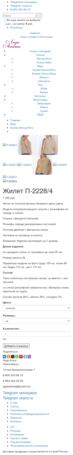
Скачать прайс (19, 438)
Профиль (34, 36)
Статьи (14, 406)
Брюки (44, 92)
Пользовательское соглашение (29, 445)
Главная (15, 120)
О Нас (14, 402)
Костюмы (40, 96)
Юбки (44, 88)
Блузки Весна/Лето (44, 70)
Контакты (16, 421)
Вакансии (16, 417)
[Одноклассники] (8, 356)
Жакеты (44, 77)
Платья (40, 55)
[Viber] (29, 356)
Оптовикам (17, 434)
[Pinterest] (21, 356)
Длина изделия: (13, 245)
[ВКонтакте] (4, 356)
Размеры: (9, 315)
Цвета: (7, 302)
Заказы (24, 36)
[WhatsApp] (17, 356)
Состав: (8, 271)
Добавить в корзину (16, 346)
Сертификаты (18, 410)
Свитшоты (44, 81)
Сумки (44, 111)
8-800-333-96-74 (20, 9)
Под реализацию (20, 442)
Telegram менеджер (20, 392)
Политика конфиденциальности (29, 414)
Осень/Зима (44, 62)
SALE (40, 114)
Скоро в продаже (40, 51)
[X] (12, 356)
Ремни (44, 107)
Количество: (11, 328)
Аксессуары (40, 99)
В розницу (16, 27)
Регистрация (46, 36)
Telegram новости (21, 5)
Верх (40, 66)
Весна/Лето (44, 58)
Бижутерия (44, 103)
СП (12, 427)
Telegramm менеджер (23, 2)
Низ (40, 84)
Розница (15, 430)
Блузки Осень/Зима (44, 73)
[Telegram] (25, 356)
